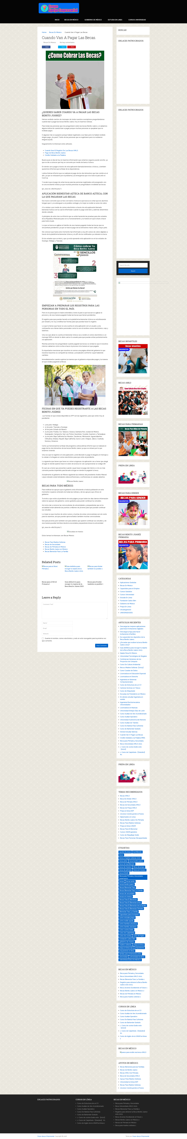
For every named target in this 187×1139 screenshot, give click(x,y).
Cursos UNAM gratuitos (128, 832)
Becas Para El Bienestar (128, 829)
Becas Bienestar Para (127, 887)
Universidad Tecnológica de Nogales (133, 656)
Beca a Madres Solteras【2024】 (132, 667)
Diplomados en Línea (128, 817)
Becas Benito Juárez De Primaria (132, 820)
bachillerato (137, 852)
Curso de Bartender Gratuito (130, 729)
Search (133, 271)
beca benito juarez (136, 861)
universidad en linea (137, 957)
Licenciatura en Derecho (129, 677)
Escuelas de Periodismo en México (133, 694)
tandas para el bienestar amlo (130, 954)
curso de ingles (138, 936)
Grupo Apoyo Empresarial (140, 1136)
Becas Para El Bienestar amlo (130, 902)
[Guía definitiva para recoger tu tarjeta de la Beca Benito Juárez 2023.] (75, 572)
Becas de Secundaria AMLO (130, 805)
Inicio (57, 20)
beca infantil (123, 873)
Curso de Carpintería (126, 933)
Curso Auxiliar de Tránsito (129, 723)
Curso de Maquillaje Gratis (129, 835)
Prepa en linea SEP (127, 811)
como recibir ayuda (126, 921)
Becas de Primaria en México (55, 547)
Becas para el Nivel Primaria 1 (49, 583)
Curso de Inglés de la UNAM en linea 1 (91, 1123)
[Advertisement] (133, 73)
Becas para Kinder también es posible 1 (95, 583)
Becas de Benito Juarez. (129, 1070)
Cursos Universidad (137, 20)
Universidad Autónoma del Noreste (133, 720)
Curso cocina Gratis (126, 930)
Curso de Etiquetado (127, 691)
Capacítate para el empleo (129, 914)
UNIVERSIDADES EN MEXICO (130, 960)
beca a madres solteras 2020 (130, 858)
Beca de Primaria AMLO (128, 802)
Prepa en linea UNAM (128, 826)
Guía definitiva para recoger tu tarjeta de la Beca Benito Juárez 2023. (74, 584)
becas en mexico (125, 896)
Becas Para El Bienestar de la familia (132, 905)
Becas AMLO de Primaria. (129, 1073)
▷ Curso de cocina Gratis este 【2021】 (91, 1117)
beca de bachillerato (126, 864)
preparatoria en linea (126, 951)
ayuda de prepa (125, 852)
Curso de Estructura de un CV (130, 685)
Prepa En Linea (125, 607)
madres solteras (125, 945)
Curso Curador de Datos (129, 670)
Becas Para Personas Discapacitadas (133, 838)
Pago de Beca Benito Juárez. (55, 153)
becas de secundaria (127, 893)
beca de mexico (125, 867)
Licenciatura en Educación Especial (133, 673)
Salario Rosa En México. (128, 653)
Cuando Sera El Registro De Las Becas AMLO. (61, 150)
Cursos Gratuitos (126, 592)
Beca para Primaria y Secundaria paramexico (131, 877)
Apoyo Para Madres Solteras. (130, 1079)
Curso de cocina (125, 936)
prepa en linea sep (126, 948)
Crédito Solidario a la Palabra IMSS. (132, 738)
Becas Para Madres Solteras (130, 823)
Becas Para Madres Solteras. (55, 542)
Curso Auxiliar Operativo (128, 717)
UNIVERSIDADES (126, 613)
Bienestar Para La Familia (128, 911)
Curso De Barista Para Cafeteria (131, 726)
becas (121, 881)
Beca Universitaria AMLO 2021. (131, 744)
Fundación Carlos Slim (128, 601)
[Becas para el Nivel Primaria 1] (52, 572)
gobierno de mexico (126, 942)
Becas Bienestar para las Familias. (132, 1067)
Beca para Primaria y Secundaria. (132, 741)
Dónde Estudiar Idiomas (128, 732)
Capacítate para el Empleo (130, 588)
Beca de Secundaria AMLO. (130, 1076)
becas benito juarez (126, 884)
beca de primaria (125, 870)
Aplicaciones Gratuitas (128, 582)
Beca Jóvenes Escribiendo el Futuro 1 (133, 988)
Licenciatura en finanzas (129, 708)
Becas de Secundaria (52, 544)
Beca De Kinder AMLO (128, 799)
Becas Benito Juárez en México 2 (132, 991)
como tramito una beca (127, 927)
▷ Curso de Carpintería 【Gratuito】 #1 (91, 1120)
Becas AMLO (125, 796)
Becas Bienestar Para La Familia (56, 551)
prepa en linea (138, 945)
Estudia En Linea (115, 20)
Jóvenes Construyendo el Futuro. (132, 814)
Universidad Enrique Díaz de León (132, 711)
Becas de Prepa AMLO (128, 808)
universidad (123, 957)
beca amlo (123, 861)
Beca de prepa (138, 867)
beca (121, 855)
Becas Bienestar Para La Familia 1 (132, 979)
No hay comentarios (67, 42)
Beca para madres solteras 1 (130, 997)
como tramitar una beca (128, 924)
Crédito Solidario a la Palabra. (55, 155)
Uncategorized (125, 610)
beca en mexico (140, 870)
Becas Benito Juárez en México (56, 549)
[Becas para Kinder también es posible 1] (98, 572)
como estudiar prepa (127, 918)
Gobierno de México (93, 20)
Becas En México (71, 20)
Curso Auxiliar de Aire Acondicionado (133, 714)
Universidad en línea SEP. (129, 1082)
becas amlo (130, 881)
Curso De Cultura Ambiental (130, 664)
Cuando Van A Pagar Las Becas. (131, 735)
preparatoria (139, 948)
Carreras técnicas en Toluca (130, 688)
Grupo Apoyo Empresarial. (46, 1136)
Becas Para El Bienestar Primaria (131, 908)
